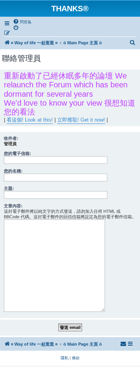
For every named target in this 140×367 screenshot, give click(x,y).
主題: (9, 188)
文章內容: (13, 206)
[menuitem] (22, 22)
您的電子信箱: (17, 153)
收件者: (11, 138)
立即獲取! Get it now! (81, 120)
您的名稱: (13, 171)
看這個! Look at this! (30, 120)
